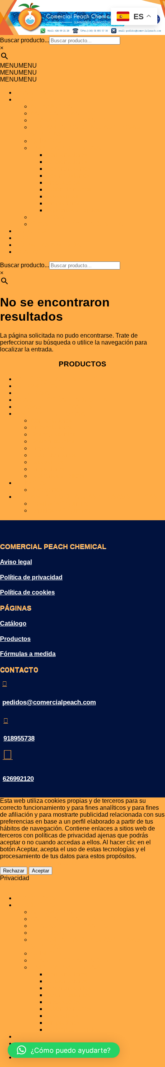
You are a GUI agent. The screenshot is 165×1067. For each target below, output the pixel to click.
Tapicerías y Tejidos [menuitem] (73, 1029)
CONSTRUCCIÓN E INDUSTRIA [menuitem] (77, 960)
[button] (18, 65)
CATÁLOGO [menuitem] (32, 1036)
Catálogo (13, 623)
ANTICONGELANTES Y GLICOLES (80, 113)
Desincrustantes (68, 175)
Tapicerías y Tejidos (73, 210)
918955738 (19, 738)
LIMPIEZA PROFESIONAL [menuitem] (67, 967)
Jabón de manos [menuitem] (68, 1008)
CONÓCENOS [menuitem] (35, 898)
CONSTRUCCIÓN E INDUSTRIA (77, 224)
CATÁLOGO (32, 231)
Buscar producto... (24, 40)
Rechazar (13, 871)
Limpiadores (63, 203)
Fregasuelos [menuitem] (63, 1002)
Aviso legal (16, 562)
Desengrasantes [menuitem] (68, 988)
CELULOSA (47, 217)
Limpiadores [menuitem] (63, 1022)
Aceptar (40, 871)
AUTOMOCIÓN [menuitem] (52, 912)
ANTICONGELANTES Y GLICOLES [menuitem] (80, 919)
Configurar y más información (40, 863)
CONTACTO (32, 251)
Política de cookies (27, 592)
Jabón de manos (68, 189)
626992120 (18, 778)
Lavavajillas (62, 196)
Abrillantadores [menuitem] (66, 974)
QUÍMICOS (46, 141)
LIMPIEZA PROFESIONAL (67, 148)
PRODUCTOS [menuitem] (35, 905)
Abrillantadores (66, 154)
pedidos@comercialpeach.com (49, 702)
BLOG (23, 238)
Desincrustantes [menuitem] (68, 995)
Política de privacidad (31, 577)
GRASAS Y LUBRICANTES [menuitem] (69, 925)
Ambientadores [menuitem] (66, 981)
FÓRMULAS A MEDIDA (48, 244)
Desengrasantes (68, 168)
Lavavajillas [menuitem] (62, 1015)
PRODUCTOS (35, 99)
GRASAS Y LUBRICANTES (69, 120)
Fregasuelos (63, 182)
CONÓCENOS (35, 92)
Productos (15, 639)
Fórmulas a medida (28, 654)
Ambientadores (66, 161)
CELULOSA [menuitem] (47, 932)
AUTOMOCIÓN (52, 106)
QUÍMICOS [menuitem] (46, 953)
